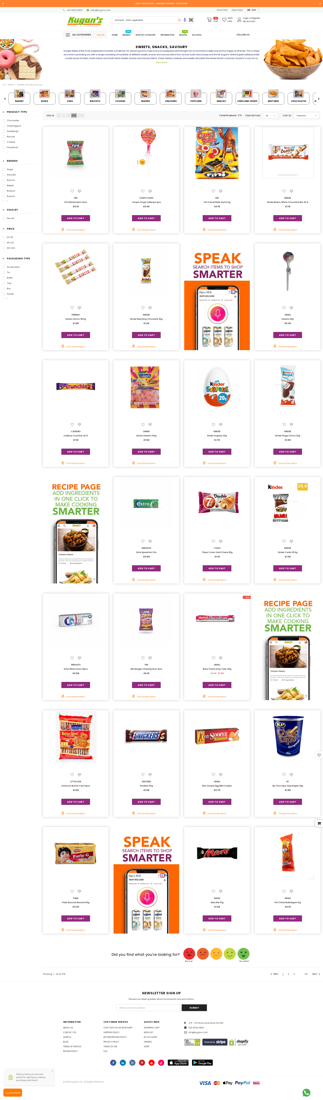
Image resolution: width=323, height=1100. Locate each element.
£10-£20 (11, 248)
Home (11, 84)
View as (50, 115)
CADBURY (76, 431)
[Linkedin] (123, 1063)
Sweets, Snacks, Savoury (29, 84)
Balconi (11, 180)
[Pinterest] (142, 1063)
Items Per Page (252, 115)
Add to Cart (75, 218)
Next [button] (319, 99)
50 (306, 974)
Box (9, 288)
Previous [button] (5, 99)
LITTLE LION (75, 781)
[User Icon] (239, 19)
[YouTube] (152, 1063)
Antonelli (11, 174)
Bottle (10, 277)
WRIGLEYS (146, 548)
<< (4, 85)
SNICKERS (146, 781)
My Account (249, 21)
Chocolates (13, 120)
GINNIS (146, 431)
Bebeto (10, 185)
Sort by (287, 115)
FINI (75, 198)
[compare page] (319, 754)
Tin (8, 272)
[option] (161, 3)
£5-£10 (10, 242)
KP (287, 781)
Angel (10, 169)
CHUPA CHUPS (146, 198)
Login (246, 18)
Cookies (11, 142)
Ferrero (76, 314)
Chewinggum (14, 125)
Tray (9, 283)
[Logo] (85, 21)
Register (256, 18)
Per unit (10, 218)
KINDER (287, 198)
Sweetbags (13, 131)
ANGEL (288, 314)
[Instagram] (132, 1063)
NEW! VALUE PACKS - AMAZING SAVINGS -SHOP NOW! (161, 3)
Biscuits (11, 136)
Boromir (11, 196)
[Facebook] (113, 1063)
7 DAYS (217, 548)
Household (12, 147)
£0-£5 (10, 237)
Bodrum (11, 190)
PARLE (76, 898)
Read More (161, 62)
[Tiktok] (161, 1063)
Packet (10, 293)
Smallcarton (13, 267)
